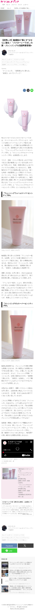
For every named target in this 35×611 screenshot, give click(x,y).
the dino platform (19, 609)
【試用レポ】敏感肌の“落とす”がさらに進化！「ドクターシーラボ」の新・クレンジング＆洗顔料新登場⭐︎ (17, 43)
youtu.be (4, 463)
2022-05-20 (11, 51)
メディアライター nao (15, 52)
